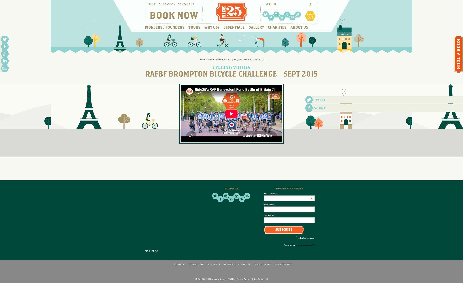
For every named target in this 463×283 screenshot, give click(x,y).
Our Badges (166, 4)
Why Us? (211, 27)
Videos (211, 59)
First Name (269, 204)
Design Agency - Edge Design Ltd (252, 279)
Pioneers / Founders (164, 27)
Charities (277, 27)
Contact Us (186, 4)
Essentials (234, 27)
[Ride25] (231, 20)
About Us (299, 27)
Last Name (269, 215)
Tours (194, 27)
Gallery (256, 27)
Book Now (174, 16)
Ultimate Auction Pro (306, 244)
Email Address (288, 193)
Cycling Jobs (195, 264)
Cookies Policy (262, 264)
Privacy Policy (283, 264)
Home (152, 4)
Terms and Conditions (237, 264)
